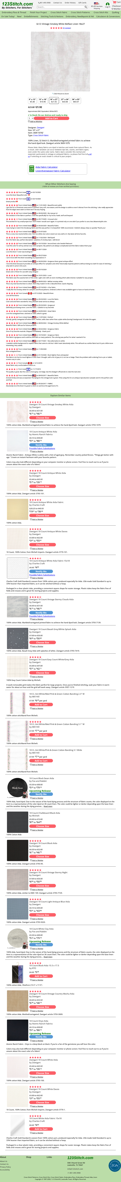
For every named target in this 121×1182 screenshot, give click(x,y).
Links (49, 1157)
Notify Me (41, 444)
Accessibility (5, 1170)
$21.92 (54, 100)
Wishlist (117, 9)
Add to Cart (51, 118)
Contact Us (57, 3)
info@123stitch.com (75, 1169)
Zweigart (40, 127)
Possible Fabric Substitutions (42, 448)
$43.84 (65, 100)
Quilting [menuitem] (115, 12)
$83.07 (76, 100)
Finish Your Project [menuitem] (38, 12)
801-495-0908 (45, 3)
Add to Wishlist (36, 121)
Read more (48, 806)
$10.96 (43, 100)
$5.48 (32, 100)
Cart (118, 2)
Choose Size (42, 417)
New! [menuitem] (19, 16)
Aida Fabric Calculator (47, 167)
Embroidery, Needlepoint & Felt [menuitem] (80, 16)
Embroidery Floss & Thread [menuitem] (14, 12)
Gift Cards (82, 3)
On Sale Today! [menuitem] (8, 16)
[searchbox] (62, 7)
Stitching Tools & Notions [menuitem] (52, 16)
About (3, 1157)
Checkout (116, 6)
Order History (70, 3)
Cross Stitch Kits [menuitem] (101, 12)
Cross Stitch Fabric (41, 135)
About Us (3, 1161)
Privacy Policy (5, 1167)
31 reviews (66, 28)
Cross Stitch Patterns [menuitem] (80, 12)
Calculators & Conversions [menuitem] (108, 16)
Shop (28, 1157)
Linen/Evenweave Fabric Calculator (53, 170)
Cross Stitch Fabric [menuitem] (59, 12)
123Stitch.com (80, 1158)
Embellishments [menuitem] (31, 16)
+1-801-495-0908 (73, 1173)
